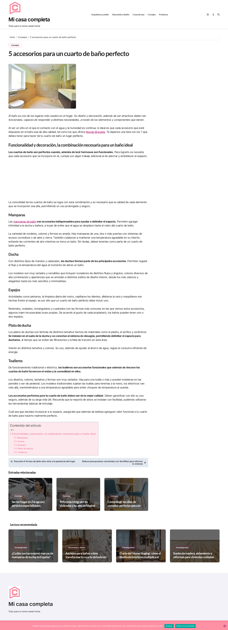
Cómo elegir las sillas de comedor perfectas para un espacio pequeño (124, 505)
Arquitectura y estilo (100, 14)
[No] (224, 626)
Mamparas (22, 437)
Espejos (22, 445)
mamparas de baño (24, 221)
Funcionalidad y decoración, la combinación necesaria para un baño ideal (54, 433)
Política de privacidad (185, 626)
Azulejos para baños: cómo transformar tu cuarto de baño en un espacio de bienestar (86, 557)
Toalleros (22, 452)
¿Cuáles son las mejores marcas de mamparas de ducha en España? (32, 555)
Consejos (152, 14)
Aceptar (169, 626)
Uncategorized (21, 547)
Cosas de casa (138, 14)
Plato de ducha (25, 448)
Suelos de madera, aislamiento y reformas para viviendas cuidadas (193, 555)
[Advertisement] (78, 180)
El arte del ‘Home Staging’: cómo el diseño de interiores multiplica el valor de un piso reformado (140, 557)
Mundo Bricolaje (95, 132)
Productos (163, 14)
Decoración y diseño (120, 14)
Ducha (21, 441)
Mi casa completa (29, 19)
